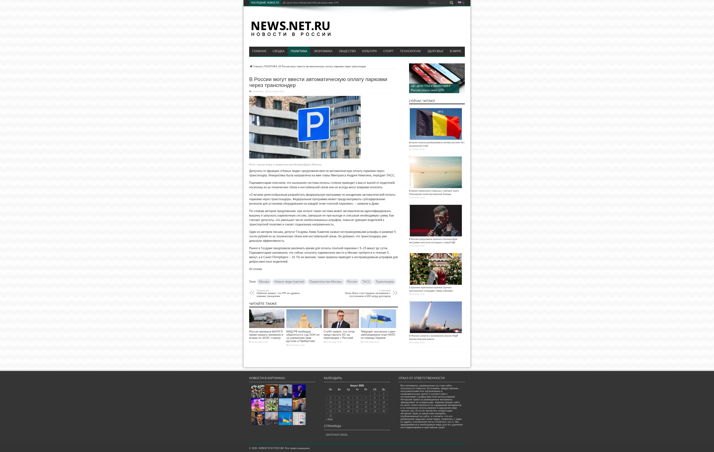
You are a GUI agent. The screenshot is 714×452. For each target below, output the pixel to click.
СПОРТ (388, 51)
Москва (264, 281)
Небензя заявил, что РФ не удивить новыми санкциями (278, 293)
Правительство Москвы (325, 281)
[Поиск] (451, 3)
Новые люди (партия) (289, 281)
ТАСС (366, 281)
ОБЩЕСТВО (347, 51)
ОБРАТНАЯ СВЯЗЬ (337, 434)
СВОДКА (279, 51)
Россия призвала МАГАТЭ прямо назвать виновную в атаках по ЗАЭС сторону (266, 334)
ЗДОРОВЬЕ (435, 51)
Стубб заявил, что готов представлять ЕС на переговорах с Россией (339, 334)
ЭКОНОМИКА (322, 51)
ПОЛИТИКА (299, 51)
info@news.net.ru (444, 421)
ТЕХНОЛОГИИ (410, 51)
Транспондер (385, 281)
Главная (259, 51)
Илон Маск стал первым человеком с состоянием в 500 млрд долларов (367, 293)
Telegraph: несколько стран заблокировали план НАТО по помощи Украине (378, 334)
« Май (329, 419)
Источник (255, 269)
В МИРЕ (455, 51)
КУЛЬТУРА (369, 51)
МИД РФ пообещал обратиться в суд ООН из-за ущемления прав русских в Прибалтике (303, 336)
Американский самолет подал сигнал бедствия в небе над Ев (315, 2)
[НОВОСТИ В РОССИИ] (291, 35)
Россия (352, 281)
